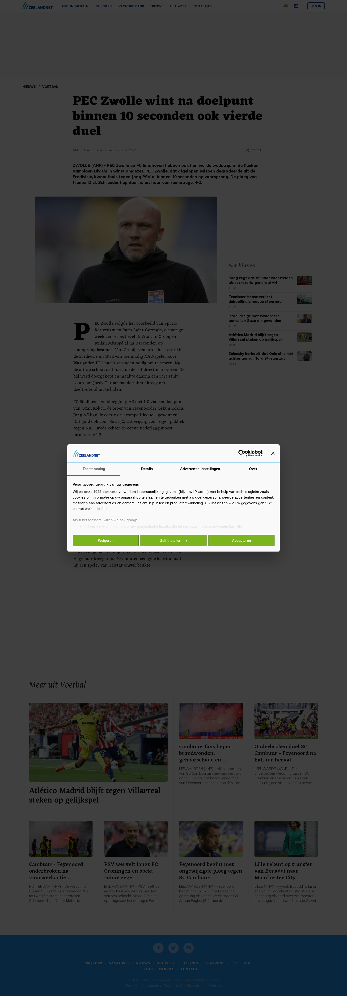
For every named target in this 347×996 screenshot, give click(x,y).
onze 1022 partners (100, 492)
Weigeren (106, 540)
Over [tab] (253, 469)
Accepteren (241, 540)
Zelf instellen (170, 540)
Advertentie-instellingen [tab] (200, 469)
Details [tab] (147, 469)
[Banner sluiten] (273, 453)
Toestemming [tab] (94, 469)
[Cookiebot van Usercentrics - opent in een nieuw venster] (241, 453)
